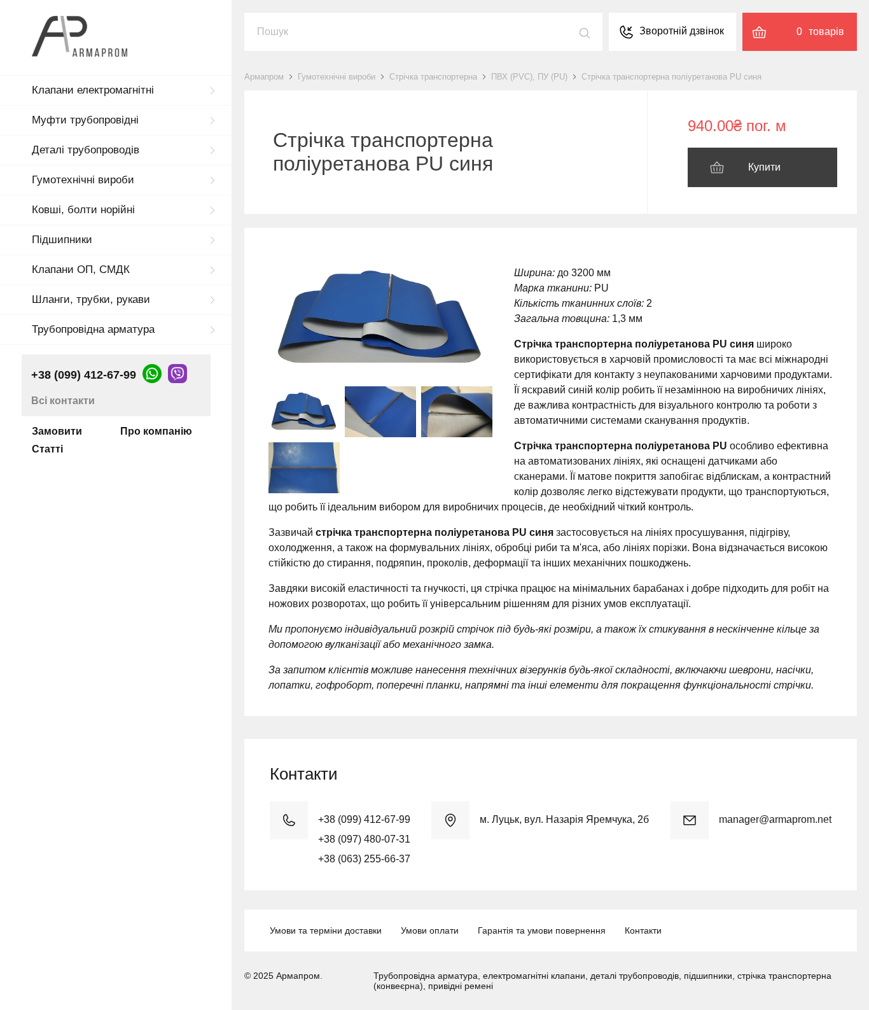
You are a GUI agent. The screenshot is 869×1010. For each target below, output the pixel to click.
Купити (764, 167)
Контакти (643, 930)
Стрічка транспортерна (433, 76)
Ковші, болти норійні (83, 210)
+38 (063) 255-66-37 (364, 858)
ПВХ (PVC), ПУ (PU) (529, 76)
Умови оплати (430, 930)
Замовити (57, 431)
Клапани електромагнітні (93, 90)
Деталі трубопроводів (85, 150)
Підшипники (62, 240)
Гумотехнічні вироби (83, 180)
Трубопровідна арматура (93, 329)
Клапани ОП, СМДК (81, 269)
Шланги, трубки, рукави (91, 299)
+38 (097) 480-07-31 (364, 839)
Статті (47, 449)
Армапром (264, 76)
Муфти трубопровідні (85, 120)
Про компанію (156, 431)
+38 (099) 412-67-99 (83, 374)
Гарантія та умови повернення (542, 930)
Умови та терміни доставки (326, 930)
